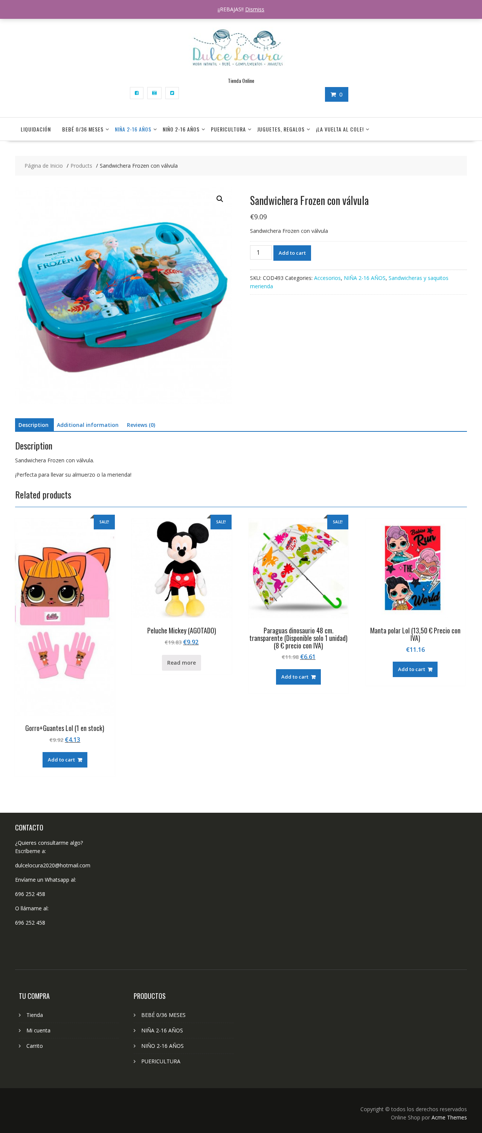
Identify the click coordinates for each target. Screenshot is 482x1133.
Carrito (34, 1045)
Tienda (34, 1014)
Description (33, 424)
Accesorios (327, 277)
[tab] (33, 425)
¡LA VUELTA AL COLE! (340, 129)
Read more (181, 662)
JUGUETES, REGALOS (281, 129)
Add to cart (292, 252)
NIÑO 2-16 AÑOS (181, 129)
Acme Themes (449, 1117)
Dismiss (254, 9)
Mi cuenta (38, 1030)
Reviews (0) (141, 424)
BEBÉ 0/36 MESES (83, 129)
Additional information (88, 424)
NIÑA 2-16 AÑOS (133, 129)
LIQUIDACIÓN (36, 129)
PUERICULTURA (228, 129)
